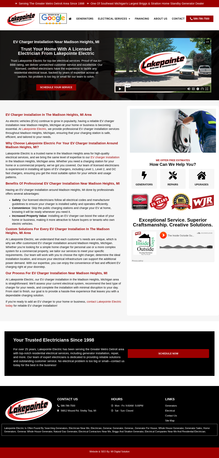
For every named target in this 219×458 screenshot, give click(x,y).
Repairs (173, 184)
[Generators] (144, 175)
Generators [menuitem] (84, 18)
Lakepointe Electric (34, 129)
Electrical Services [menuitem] (112, 18)
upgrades (201, 184)
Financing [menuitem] (142, 18)
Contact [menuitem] (178, 18)
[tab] (109, 430)
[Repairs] (173, 175)
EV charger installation (105, 157)
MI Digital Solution (120, 451)
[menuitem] (70, 18)
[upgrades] (202, 175)
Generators (144, 184)
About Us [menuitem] (160, 18)
